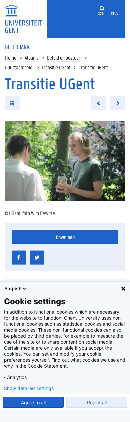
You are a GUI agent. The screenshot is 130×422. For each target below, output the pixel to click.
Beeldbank (17, 47)
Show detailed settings (29, 388)
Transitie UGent (56, 67)
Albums (32, 57)
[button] (115, 9)
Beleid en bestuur (63, 57)
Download (65, 237)
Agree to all (33, 402)
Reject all (97, 402)
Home (10, 57)
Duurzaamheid (18, 67)
